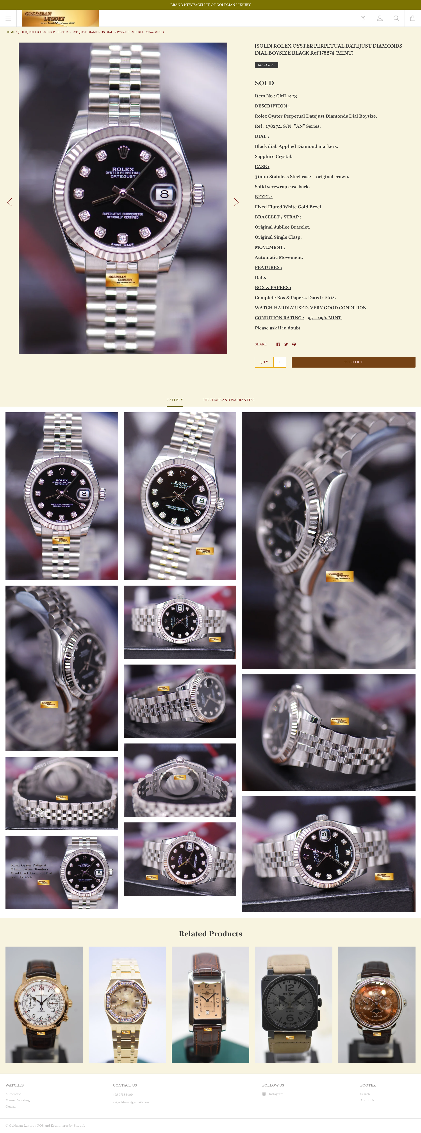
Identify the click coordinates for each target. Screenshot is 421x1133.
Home (10, 32)
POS (40, 1126)
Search (365, 1094)
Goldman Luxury (21, 1126)
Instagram (276, 1094)
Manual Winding (17, 1100)
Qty (264, 362)
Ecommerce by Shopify (68, 1126)
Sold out (353, 362)
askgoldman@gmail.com (131, 1102)
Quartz (10, 1106)
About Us (367, 1100)
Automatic (13, 1094)
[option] (123, 198)
